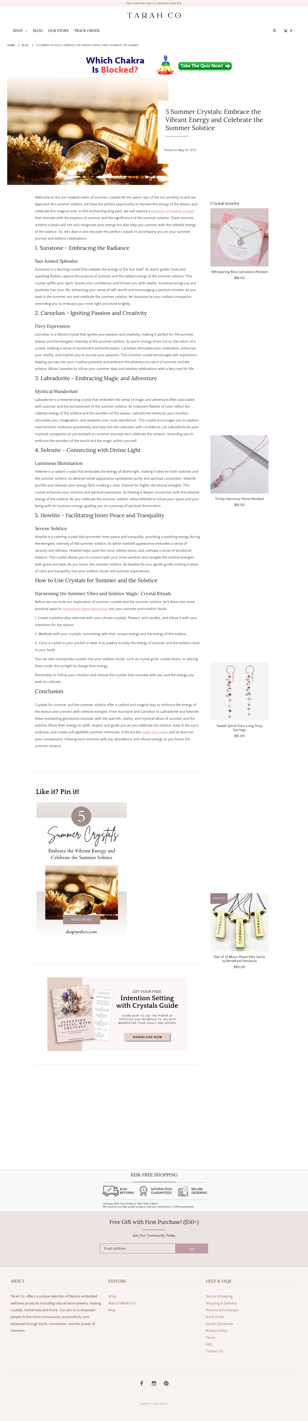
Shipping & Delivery (221, 1303)
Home (11, 45)
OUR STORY (58, 30)
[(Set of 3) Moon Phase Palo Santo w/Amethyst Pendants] (239, 922)
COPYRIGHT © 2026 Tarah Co (154, 1404)
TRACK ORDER (86, 30)
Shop (112, 1296)
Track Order (215, 1317)
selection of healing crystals (172, 211)
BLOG (38, 30)
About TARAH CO (122, 1303)
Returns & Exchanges (222, 1310)
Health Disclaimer (220, 1324)
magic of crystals (155, 732)
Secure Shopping (219, 1296)
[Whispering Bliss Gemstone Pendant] (239, 237)
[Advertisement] (239, 360)
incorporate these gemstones (85, 609)
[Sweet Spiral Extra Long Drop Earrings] (239, 691)
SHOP (18, 30)
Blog (25, 45)
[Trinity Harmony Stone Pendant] (239, 464)
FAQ (209, 1344)
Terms (211, 1338)
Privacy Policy (216, 1331)
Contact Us (214, 1351)
